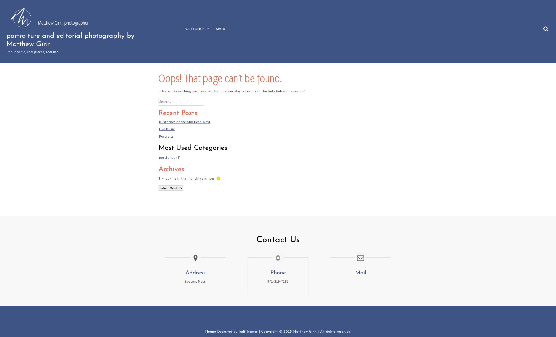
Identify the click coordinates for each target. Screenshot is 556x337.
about (221, 29)
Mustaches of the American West (184, 122)
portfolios (194, 29)
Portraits (166, 136)
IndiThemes (248, 332)
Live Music (167, 129)
